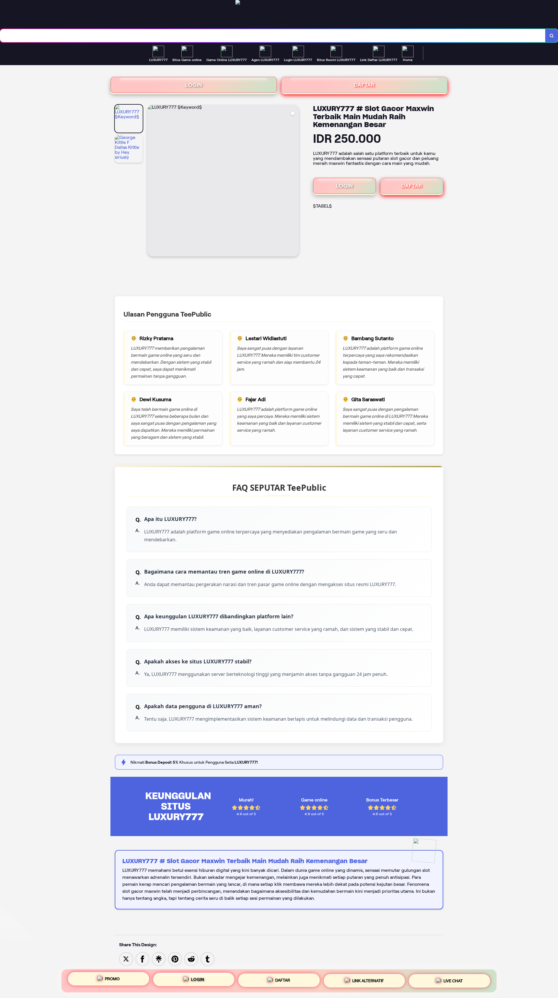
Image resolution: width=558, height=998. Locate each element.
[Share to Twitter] (126, 958)
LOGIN (193, 85)
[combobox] (273, 35)
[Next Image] (294, 181)
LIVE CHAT (453, 978)
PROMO (112, 981)
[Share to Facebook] (142, 958)
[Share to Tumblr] (207, 958)
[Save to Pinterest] (175, 958)
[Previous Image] (152, 181)
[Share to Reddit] (191, 958)
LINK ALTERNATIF (368, 978)
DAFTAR (364, 85)
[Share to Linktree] (159, 958)
